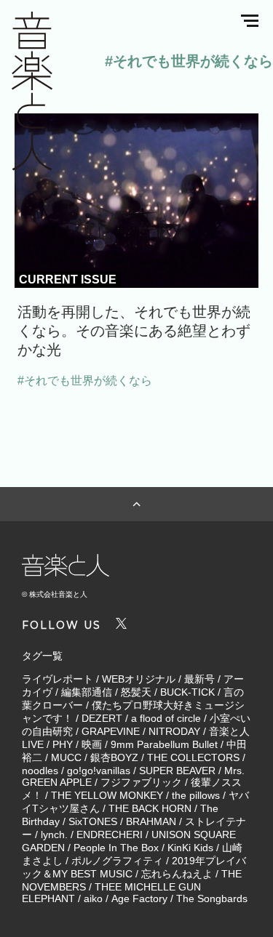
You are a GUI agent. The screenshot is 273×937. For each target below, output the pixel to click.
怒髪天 (136, 692)
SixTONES (92, 821)
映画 (92, 744)
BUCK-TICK (187, 692)
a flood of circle (166, 718)
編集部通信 (86, 692)
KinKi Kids (190, 847)
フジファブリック (141, 782)
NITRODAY (174, 731)
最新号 (199, 679)
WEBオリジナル (138, 679)
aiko (93, 898)
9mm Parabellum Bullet (164, 744)
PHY (62, 744)
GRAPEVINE (111, 731)
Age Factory (139, 898)
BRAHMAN (151, 821)
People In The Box (116, 847)
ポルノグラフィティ (117, 860)
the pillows (196, 795)
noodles (40, 770)
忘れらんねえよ (177, 874)
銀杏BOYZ (114, 757)
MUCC (66, 757)
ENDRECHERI (109, 834)
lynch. (54, 834)
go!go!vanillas (98, 770)
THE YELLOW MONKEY (107, 795)
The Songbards (212, 898)
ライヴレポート (57, 679)
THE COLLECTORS (193, 757)
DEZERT (102, 718)
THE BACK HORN (149, 808)
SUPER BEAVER (177, 770)
